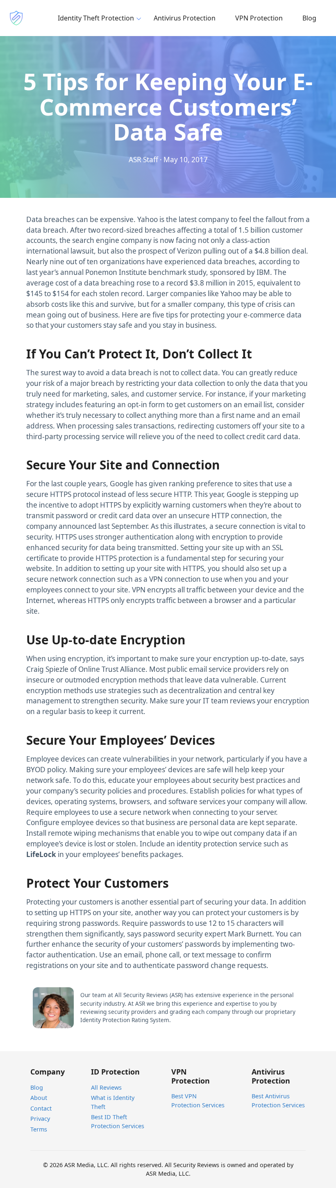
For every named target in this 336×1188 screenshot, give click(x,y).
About (38, 1098)
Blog (309, 18)
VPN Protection (259, 18)
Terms (38, 1129)
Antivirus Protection (185, 18)
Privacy (40, 1118)
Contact (41, 1108)
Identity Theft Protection (96, 18)
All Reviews (106, 1087)
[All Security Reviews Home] (16, 18)
